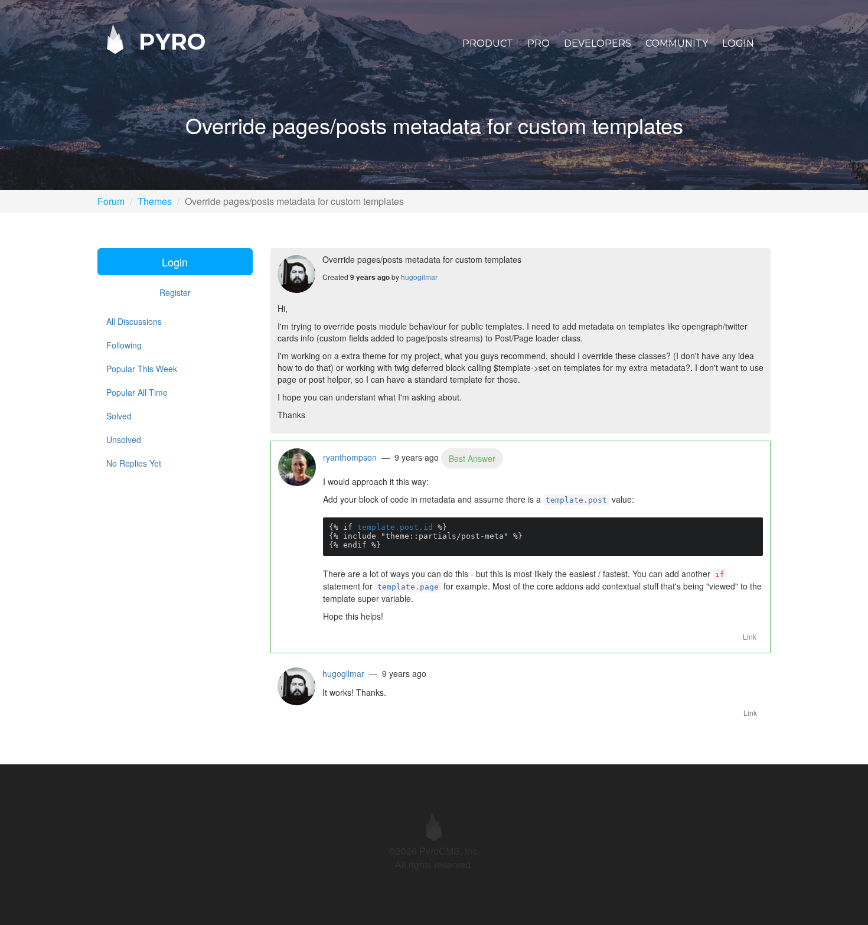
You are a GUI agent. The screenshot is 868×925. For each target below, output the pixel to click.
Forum (111, 201)
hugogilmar (419, 277)
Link (749, 636)
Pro (538, 43)
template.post (576, 500)
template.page (408, 586)
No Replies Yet (133, 463)
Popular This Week (141, 368)
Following (124, 345)
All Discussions (134, 321)
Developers (597, 43)
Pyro (168, 41)
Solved (119, 416)
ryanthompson (350, 457)
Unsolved (123, 439)
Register (175, 292)
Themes (155, 201)
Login (738, 43)
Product (487, 43)
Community (676, 43)
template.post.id (395, 527)
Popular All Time (137, 392)
